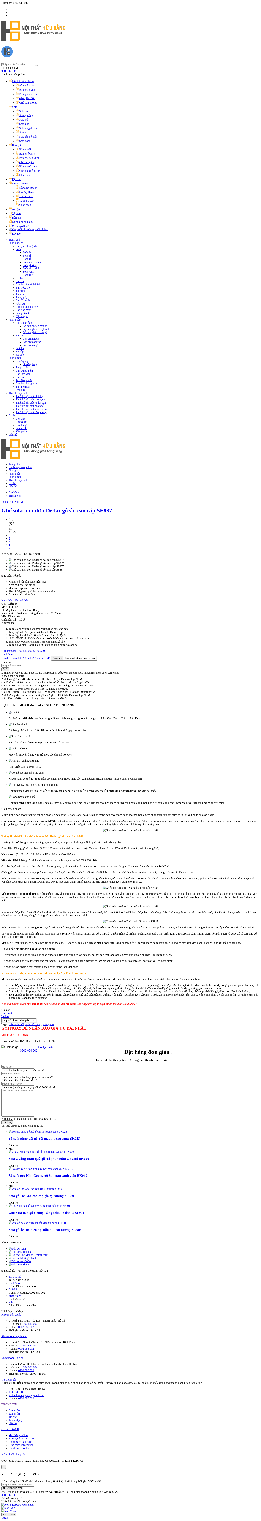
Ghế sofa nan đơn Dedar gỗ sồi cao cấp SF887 (56, 510)
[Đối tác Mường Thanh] (23, 1258)
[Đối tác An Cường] (20, 1261)
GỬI (5, 669)
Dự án (12, 415)
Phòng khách (16, 242)
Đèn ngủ (20, 389)
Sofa (18, 249)
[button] (9, 1494)
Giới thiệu (14, 1410)
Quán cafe (21, 428)
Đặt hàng (7, 1122)
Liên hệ (13, 434)
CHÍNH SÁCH (10, 1429)
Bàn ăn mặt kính (32, 341)
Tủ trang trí (22, 293)
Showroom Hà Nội (12, 1357)
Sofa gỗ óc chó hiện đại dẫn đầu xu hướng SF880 (45, 1230)
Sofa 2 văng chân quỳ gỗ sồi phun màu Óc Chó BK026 (49, 1159)
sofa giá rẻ (48, 1024)
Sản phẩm (14, 1413)
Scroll (4, 1517)
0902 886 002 (9, 70)
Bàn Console (23, 300)
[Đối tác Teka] (17, 1248)
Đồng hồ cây (23, 313)
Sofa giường (30, 265)
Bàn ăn (20, 335)
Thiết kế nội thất (18, 393)
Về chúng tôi (8, 1379)
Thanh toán (15, 495)
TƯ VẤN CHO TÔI (12, 1488)
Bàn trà (20, 281)
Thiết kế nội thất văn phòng (31, 412)
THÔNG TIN (9, 1404)
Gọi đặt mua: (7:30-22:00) (24, 650)
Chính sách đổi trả (19, 1448)
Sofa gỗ (27, 258)
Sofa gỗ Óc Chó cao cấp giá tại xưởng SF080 (41, 1196)
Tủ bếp (20, 351)
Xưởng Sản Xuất (11, 1314)
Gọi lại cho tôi (45, 1047)
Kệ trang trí (22, 316)
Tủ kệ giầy (22, 297)
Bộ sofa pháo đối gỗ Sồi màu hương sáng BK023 (44, 1138)
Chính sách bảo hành (20, 1441)
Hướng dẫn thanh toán (21, 1438)
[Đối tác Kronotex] (20, 1251)
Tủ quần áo (22, 367)
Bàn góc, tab (23, 287)
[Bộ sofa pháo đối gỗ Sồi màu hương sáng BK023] (38, 1131)
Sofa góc (28, 274)
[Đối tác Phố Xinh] (20, 1264)
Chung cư (21, 421)
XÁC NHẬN (9, 1514)
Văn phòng (22, 431)
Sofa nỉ (27, 255)
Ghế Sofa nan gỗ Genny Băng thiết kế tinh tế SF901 (46, 1213)
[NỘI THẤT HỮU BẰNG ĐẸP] (33, 39)
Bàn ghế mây (23, 309)
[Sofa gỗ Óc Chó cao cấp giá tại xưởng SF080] (35, 1188)
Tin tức (13, 1416)
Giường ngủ (22, 361)
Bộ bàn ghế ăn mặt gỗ (35, 332)
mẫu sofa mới (16, 1024)
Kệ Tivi (20, 277)
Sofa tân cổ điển (32, 262)
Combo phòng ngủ (26, 383)
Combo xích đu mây (27, 306)
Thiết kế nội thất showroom (31, 409)
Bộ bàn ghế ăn (24, 322)
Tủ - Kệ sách (23, 386)
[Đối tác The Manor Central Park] (28, 1254)
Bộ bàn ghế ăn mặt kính (36, 329)
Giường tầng (30, 364)
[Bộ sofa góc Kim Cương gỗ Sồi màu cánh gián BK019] (41, 1168)
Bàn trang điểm (24, 370)
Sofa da (27, 252)
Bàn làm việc (23, 373)
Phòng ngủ (15, 357)
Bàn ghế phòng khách (28, 246)
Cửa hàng (21, 425)
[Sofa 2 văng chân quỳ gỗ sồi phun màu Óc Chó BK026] (41, 1151)
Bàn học (20, 377)
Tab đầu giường (24, 380)
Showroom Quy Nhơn (14, 1336)
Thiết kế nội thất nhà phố (30, 405)
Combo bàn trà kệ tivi (28, 284)
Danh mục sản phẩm (20, 467)
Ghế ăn (20, 348)
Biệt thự (20, 418)
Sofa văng (28, 271)
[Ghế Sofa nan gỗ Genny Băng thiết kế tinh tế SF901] (39, 1205)
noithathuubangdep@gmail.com (26, 1395)
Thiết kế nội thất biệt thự (29, 396)
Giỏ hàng (14, 492)
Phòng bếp (15, 319)
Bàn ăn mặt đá (31, 338)
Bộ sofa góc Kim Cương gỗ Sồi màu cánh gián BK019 (48, 1175)
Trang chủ (14, 239)
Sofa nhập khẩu (31, 268)
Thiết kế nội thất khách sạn (31, 402)
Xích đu (20, 303)
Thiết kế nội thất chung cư (30, 399)
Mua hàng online (18, 1435)
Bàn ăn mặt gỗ (31, 345)
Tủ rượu (20, 290)
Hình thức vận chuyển (21, 1444)
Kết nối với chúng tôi (13, 1454)
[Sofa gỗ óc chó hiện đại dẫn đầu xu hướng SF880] (38, 1222)
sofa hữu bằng (33, 1024)
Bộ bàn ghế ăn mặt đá (35, 325)
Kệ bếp (20, 354)
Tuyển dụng (15, 1420)
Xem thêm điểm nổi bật (14, 600)
